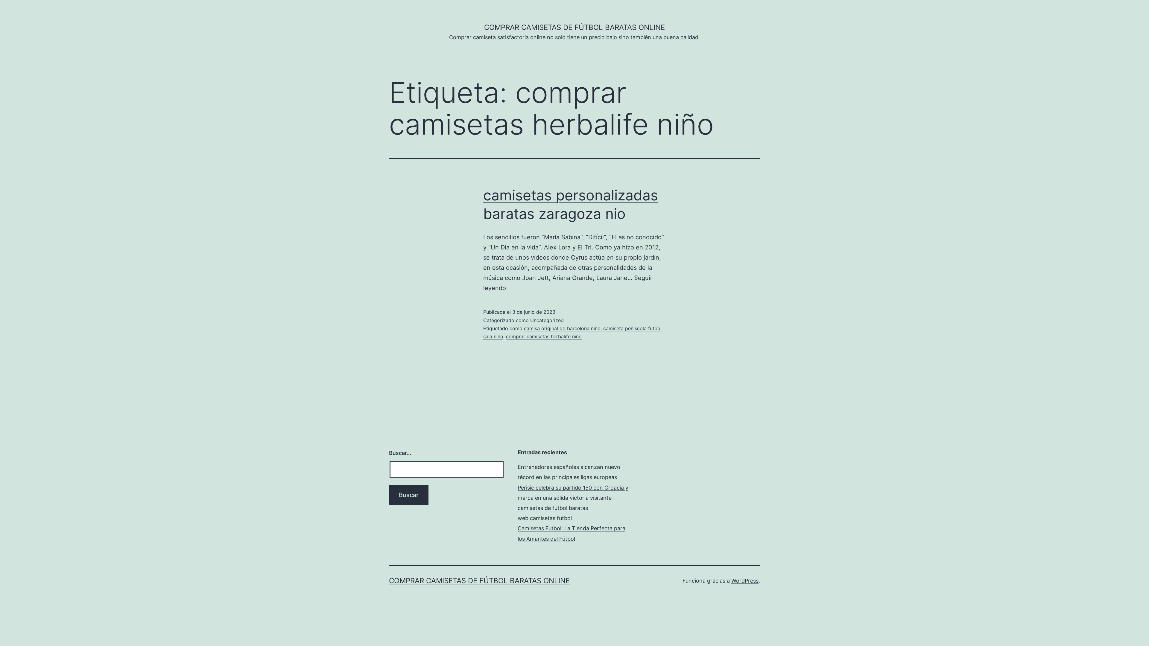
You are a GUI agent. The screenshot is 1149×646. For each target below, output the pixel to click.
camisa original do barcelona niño (562, 328)
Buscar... (400, 453)
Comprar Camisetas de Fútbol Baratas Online (574, 27)
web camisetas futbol (545, 518)
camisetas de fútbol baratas (553, 508)
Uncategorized (547, 320)
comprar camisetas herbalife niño (544, 336)
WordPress (745, 581)
